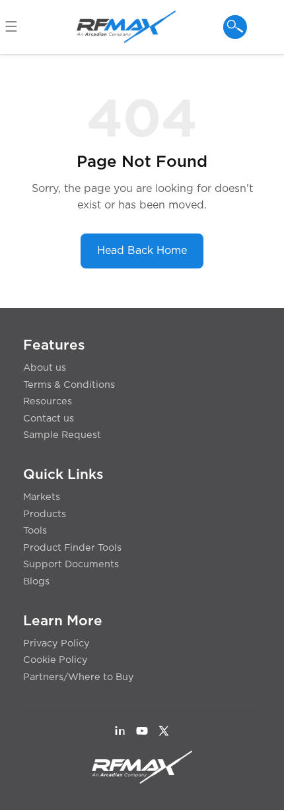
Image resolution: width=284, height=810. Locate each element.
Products (44, 514)
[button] (17, 27)
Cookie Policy (55, 660)
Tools (35, 531)
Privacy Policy (56, 643)
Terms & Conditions (69, 385)
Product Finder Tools (72, 548)
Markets (41, 497)
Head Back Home (142, 250)
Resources (47, 401)
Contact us (48, 418)
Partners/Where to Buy (78, 677)
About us (44, 368)
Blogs (36, 581)
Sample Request (62, 435)
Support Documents (71, 564)
